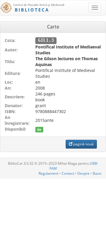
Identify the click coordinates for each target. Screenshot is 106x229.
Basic (97, 173)
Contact (68, 173)
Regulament (48, 173)
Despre (83, 173)
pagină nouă (83, 144)
